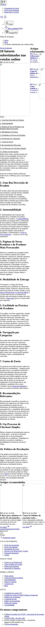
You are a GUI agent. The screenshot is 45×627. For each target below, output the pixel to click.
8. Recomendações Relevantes (10, 145)
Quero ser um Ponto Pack (13, 562)
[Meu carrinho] (1, 18)
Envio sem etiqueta (10, 547)
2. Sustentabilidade (6, 123)
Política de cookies (10, 603)
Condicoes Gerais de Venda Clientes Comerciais (21, 595)
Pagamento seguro (9, 538)
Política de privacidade (12, 601)
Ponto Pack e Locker (11, 12)
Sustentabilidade (10, 580)
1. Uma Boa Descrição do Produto (12, 120)
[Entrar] (5, 18)
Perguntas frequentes (11, 553)
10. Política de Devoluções (9, 152)
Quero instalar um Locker (13, 564)
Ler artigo (3, 527)
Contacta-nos (8, 584)
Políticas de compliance (12, 597)
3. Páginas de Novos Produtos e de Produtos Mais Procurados (12, 128)
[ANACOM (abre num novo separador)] (24, 618)
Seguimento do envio (11, 8)
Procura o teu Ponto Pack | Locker (16, 551)
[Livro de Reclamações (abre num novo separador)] (24, 624)
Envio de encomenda (11, 10)
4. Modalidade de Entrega (9, 132)
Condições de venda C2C (13, 593)
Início (6, 40)
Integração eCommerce (12, 568)
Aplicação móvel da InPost (13, 578)
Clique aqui (10, 298)
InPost (7, 474)
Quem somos (8, 576)
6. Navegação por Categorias (10, 138)
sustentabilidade (22, 219)
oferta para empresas (19, 386)
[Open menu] (3, 2)
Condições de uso (10, 599)
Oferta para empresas (11, 566)
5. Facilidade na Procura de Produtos (12, 135)
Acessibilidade (9, 605)
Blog (6, 42)
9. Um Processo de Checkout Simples (13, 148)
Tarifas (6, 555)
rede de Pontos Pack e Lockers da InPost (14, 292)
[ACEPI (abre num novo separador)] (24, 615)
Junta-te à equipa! (10, 582)
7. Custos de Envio (6, 142)
